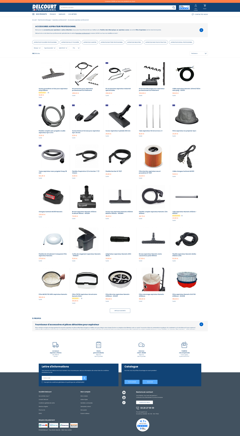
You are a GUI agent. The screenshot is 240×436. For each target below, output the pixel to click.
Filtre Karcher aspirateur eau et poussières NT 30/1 (150, 172)
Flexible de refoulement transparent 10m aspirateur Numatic (53, 255)
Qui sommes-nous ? (44, 396)
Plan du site (42, 410)
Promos (53, 14)
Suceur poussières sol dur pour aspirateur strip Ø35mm (53, 89)
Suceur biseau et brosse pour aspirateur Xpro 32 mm (86, 131)
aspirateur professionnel (83, 33)
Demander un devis (86, 406)
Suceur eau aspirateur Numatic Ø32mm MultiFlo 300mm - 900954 (119, 212)
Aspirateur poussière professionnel (45, 42)
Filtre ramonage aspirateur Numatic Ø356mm (151, 295)
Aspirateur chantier (89, 42)
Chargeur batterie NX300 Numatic (50, 212)
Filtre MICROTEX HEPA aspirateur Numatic (53, 294)
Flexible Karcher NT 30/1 (114, 171)
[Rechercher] (173, 7)
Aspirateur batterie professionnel (112, 42)
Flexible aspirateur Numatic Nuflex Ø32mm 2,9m (184, 255)
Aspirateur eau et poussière (70, 42)
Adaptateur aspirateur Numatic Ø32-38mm (119, 255)
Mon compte (84, 396)
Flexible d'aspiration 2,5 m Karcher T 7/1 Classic (85, 172)
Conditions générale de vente (47, 403)
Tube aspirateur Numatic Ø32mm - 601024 (184, 212)
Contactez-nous (144, 402)
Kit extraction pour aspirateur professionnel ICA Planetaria (82, 89)
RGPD (40, 413)
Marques (62, 14)
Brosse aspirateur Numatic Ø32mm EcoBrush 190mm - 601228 (84, 212)
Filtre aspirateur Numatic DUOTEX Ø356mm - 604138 (184, 295)
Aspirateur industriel (134, 42)
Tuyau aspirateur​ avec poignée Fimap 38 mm (53, 172)
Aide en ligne (84, 399)
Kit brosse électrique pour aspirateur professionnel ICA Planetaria (152, 89)
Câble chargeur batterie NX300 (183, 171)
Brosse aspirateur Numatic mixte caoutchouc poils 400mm (150, 255)
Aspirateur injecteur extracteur (155, 42)
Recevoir (150, 382)
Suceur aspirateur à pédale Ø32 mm (118, 131)
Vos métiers (72, 14)
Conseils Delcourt (43, 399)
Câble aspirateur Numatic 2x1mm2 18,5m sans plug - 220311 (186, 89)
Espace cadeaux (85, 413)
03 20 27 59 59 (147, 408)
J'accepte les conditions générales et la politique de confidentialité (64, 382)
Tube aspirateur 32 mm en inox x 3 (150, 131)
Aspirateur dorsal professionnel (181, 42)
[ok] (84, 378)
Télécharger (132, 382)
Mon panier (84, 410)
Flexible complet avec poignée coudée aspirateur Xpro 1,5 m (52, 131)
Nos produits (41, 14)
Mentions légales (43, 406)
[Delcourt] (44, 8)
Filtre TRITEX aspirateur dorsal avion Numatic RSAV (84, 295)
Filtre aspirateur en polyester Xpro (184, 131)
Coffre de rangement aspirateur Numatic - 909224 (86, 255)
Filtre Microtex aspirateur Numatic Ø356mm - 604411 (117, 295)
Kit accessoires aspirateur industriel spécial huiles (118, 89)
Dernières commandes (87, 403)
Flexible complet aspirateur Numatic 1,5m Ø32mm (153, 212)
